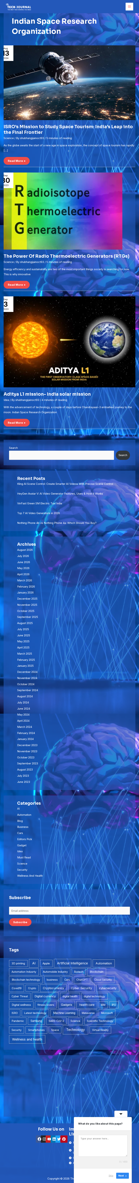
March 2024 (24, 727)
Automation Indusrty (24, 971)
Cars (20, 833)
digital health (69, 996)
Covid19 (17, 988)
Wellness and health (27, 1039)
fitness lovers (45, 1004)
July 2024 (23, 702)
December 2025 (27, 598)
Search (13, 448)
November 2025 (27, 605)
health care (86, 1005)
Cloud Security (103, 979)
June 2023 (23, 782)
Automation (24, 814)
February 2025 (26, 659)
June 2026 (23, 562)
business (52, 979)
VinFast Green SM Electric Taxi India (39, 503)
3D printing (18, 963)
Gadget (21, 845)
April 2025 (23, 647)
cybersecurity (108, 988)
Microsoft (107, 1012)
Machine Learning (64, 1013)
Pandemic (18, 1021)
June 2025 (23, 635)
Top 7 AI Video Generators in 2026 (38, 513)
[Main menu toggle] (129, 6)
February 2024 (26, 733)
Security (22, 869)
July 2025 (23, 629)
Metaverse (88, 1012)
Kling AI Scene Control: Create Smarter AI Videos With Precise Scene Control (65, 484)
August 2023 (25, 769)
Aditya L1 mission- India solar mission (47, 394)
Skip (111, 1175)
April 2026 (23, 574)
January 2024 (25, 739)
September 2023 (27, 763)
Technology (75, 1030)
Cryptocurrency (53, 988)
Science (9, 138)
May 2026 (23, 568)
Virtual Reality (100, 1029)
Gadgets (66, 1005)
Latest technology (35, 1012)
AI (18, 808)
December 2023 (27, 745)
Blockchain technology (26, 979)
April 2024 (23, 720)
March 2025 (24, 653)
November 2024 (27, 678)
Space (55, 1029)
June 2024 (23, 708)
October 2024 (25, 684)
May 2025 (23, 641)
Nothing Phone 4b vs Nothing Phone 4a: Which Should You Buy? (56, 523)
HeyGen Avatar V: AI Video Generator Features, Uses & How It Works (60, 493)
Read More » (17, 160)
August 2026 (25, 550)
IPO (114, 1004)
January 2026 (25, 592)
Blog (20, 821)
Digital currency (45, 996)
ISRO (15, 1013)
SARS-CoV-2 (56, 1020)
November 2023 (27, 751)
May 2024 (23, 714)
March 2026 (24, 580)
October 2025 (25, 611)
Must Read (24, 857)
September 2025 (27, 617)
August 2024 (25, 696)
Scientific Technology (100, 1021)
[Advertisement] (69, 1086)
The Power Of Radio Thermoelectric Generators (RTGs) (66, 256)
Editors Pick (24, 839)
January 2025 (25, 665)
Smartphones (36, 1030)
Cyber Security (81, 988)
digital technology (94, 996)
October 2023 (25, 757)
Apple (46, 963)
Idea (6, 400)
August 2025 (25, 623)
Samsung (36, 1021)
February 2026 (26, 586)
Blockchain (96, 971)
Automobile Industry (55, 971)
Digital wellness (21, 1005)
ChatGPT (82, 979)
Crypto (32, 988)
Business (22, 827)
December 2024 (27, 672)
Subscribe (20, 922)
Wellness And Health (30, 875)
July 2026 (23, 556)
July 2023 (23, 775)
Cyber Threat (20, 996)
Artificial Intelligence (72, 963)
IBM (103, 1004)
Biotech (78, 971)
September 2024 (27, 690)
